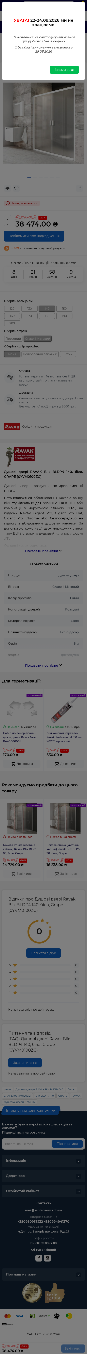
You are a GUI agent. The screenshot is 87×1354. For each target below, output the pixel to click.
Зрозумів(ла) (64, 70)
